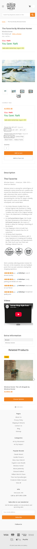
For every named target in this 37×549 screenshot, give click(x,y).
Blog (18, 428)
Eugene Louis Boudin (18, 463)
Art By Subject (18, 444)
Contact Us (18, 426)
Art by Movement (18, 441)
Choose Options (18, 399)
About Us (18, 417)
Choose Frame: (16, 134)
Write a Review (16, 34)
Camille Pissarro (18, 457)
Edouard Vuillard (18, 471)
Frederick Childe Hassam (18, 480)
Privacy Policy (18, 420)
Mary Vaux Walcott (18, 460)
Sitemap (18, 431)
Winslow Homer (18, 466)
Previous (2, 379)
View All (18, 483)
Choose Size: (13, 127)
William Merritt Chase (18, 474)
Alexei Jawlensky (18, 468)
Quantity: (7, 144)
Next (34, 379)
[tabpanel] (18, 379)
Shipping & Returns (18, 423)
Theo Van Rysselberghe (18, 477)
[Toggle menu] (3, 6)
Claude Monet (18, 454)
